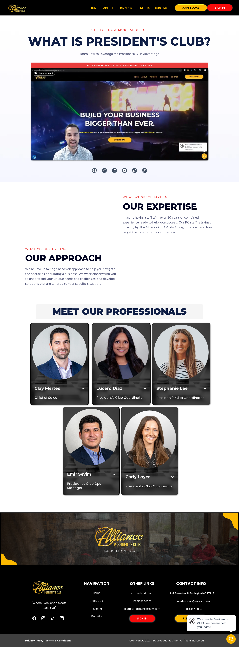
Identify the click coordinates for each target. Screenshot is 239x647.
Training (96, 608)
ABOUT (108, 8)
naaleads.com (142, 601)
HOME (94, 8)
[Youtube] (125, 170)
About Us (97, 600)
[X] (145, 170)
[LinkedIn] (114, 170)
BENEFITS (143, 8)
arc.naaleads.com (142, 593)
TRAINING (125, 8)
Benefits (96, 616)
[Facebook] (94, 170)
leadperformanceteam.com (142, 608)
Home (96, 593)
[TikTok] (135, 170)
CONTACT (162, 8)
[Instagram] (104, 170)
